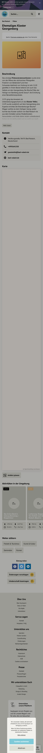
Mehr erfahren (22, 735)
